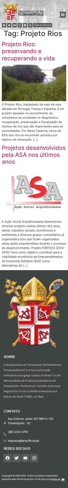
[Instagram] (20, 25)
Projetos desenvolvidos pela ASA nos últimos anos (34, 154)
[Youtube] (14, 25)
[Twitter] (9, 25)
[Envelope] (25, 25)
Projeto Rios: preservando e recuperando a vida (28, 51)
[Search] (30, 25)
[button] (63, 15)
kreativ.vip (55, 479)
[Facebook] (4, 25)
